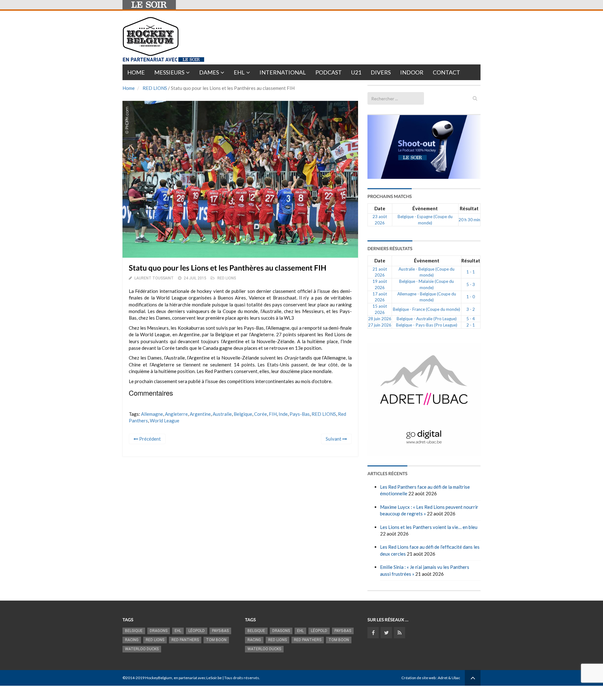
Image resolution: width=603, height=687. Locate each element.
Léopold (196, 631)
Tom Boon (216, 640)
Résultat (469, 208)
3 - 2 (470, 309)
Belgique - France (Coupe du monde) (426, 309)
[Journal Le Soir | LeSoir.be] (149, 4)
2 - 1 (470, 324)
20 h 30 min (469, 219)
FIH (273, 414)
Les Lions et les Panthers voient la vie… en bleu (428, 527)
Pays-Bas (300, 414)
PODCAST (328, 72)
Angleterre (176, 414)
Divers (381, 72)
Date (379, 208)
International (282, 72)
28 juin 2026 (379, 318)
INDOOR (411, 72)
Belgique (243, 414)
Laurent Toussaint (154, 278)
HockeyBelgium (158, 677)
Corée (260, 414)
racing (132, 640)
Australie (222, 414)
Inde (283, 414)
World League (164, 420)
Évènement (425, 208)
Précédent (149, 439)
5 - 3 (470, 284)
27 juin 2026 (379, 324)
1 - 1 (470, 271)
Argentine (200, 414)
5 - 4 (470, 318)
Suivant (334, 439)
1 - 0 (470, 296)
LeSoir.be (214, 677)
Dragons (158, 631)
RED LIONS (155, 88)
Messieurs (169, 72)
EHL (239, 72)
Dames (209, 72)
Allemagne (152, 414)
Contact (446, 72)
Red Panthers (185, 640)
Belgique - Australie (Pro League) (427, 318)
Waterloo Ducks (142, 649)
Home (136, 72)
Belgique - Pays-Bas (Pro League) (426, 324)
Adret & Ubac (449, 677)
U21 (356, 72)
